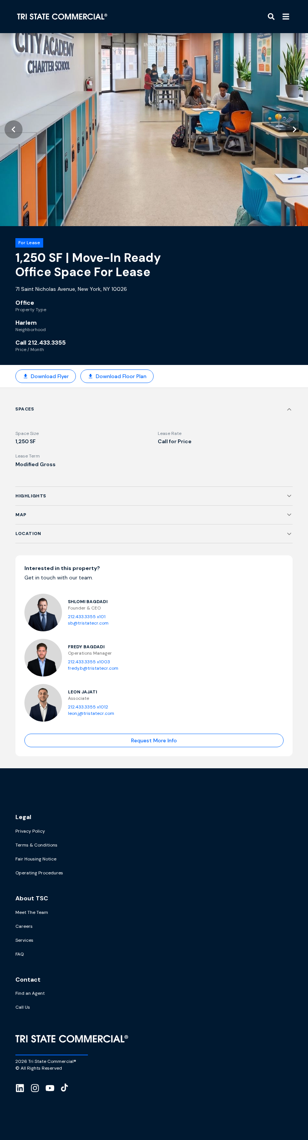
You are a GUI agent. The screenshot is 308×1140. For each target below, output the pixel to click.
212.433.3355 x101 (87, 617)
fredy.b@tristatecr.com (93, 668)
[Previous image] (14, 129)
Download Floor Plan (121, 376)
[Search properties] (271, 16)
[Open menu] (286, 16)
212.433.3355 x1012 (88, 707)
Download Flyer (50, 376)
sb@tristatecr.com (88, 623)
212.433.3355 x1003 (89, 662)
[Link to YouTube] (49, 1089)
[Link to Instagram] (34, 1089)
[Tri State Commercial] (62, 17)
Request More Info (154, 740)
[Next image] (294, 129)
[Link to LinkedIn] (19, 1089)
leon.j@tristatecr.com (91, 713)
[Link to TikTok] (64, 1089)
